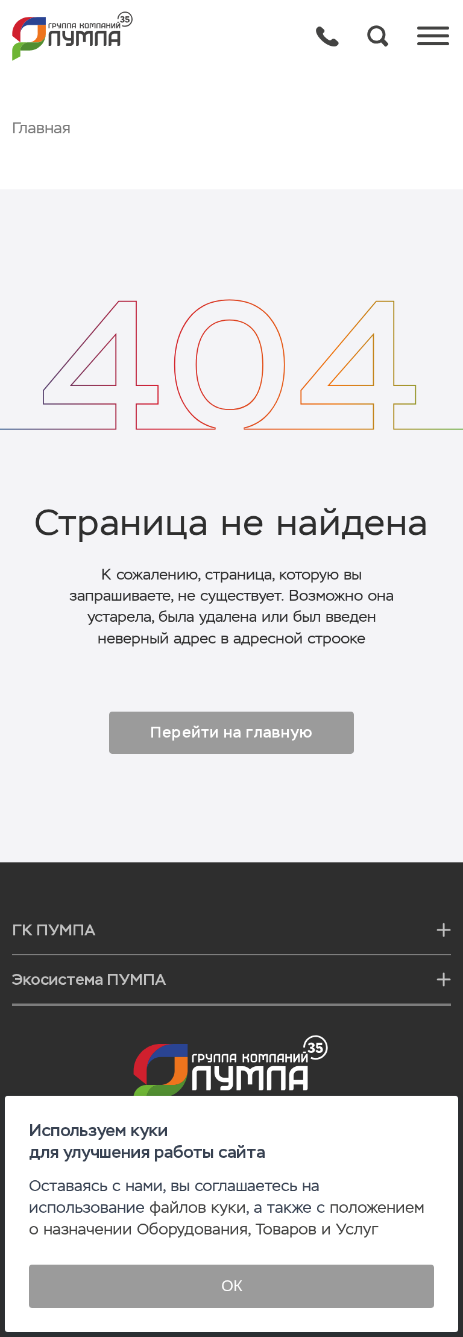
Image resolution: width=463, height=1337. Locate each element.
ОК (231, 1286)
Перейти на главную (231, 732)
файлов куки (198, 1207)
